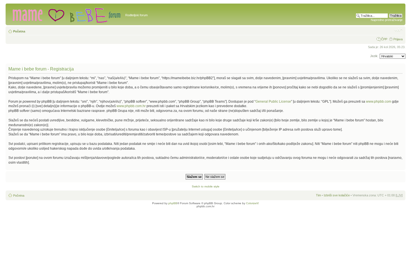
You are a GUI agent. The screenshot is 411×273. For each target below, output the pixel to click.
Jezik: (374, 56)
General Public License (273, 101)
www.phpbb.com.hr (132, 106)
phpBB (172, 203)
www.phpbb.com (378, 101)
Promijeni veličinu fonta (399, 30)
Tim (318, 195)
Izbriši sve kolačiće (337, 195)
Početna (19, 31)
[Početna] (66, 14)
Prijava (398, 39)
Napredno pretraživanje (387, 20)
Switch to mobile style (205, 186)
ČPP (384, 39)
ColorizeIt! (252, 203)
